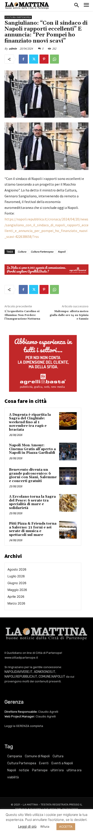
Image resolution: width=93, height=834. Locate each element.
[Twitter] (33, 59)
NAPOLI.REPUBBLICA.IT (21, 677)
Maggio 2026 (17, 590)
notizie (24, 770)
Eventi (44, 763)
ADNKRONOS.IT (44, 672)
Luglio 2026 (16, 576)
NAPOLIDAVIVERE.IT (19, 672)
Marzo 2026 (16, 603)
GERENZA (22, 726)
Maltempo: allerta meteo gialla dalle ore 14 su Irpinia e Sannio (69, 315)
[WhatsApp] (54, 59)
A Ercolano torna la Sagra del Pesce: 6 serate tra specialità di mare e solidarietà (32, 502)
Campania (14, 756)
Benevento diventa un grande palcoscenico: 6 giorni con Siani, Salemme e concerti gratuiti (33, 475)
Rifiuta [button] (44, 826)
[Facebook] (23, 59)
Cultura (22, 251)
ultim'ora (57, 770)
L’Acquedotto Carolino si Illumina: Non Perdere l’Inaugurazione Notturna (22, 315)
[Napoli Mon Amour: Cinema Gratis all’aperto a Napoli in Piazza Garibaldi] (68, 451)
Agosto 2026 (16, 569)
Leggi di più (27, 826)
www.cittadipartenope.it (21, 657)
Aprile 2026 (15, 596)
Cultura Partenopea (18, 17)
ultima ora (74, 770)
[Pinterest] (44, 59)
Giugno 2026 (16, 583)
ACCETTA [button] (65, 826)
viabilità (13, 777)
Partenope (40, 770)
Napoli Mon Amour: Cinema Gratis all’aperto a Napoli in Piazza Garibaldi (32, 449)
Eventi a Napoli (62, 763)
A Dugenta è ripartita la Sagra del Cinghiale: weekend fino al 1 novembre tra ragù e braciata (30, 422)
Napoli (61, 251)
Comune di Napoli (37, 756)
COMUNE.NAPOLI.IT (52, 677)
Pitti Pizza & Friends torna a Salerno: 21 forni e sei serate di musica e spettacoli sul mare (32, 529)
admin (13, 48)
